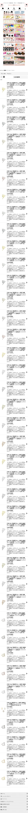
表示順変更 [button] (17, 77)
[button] (1, 5)
